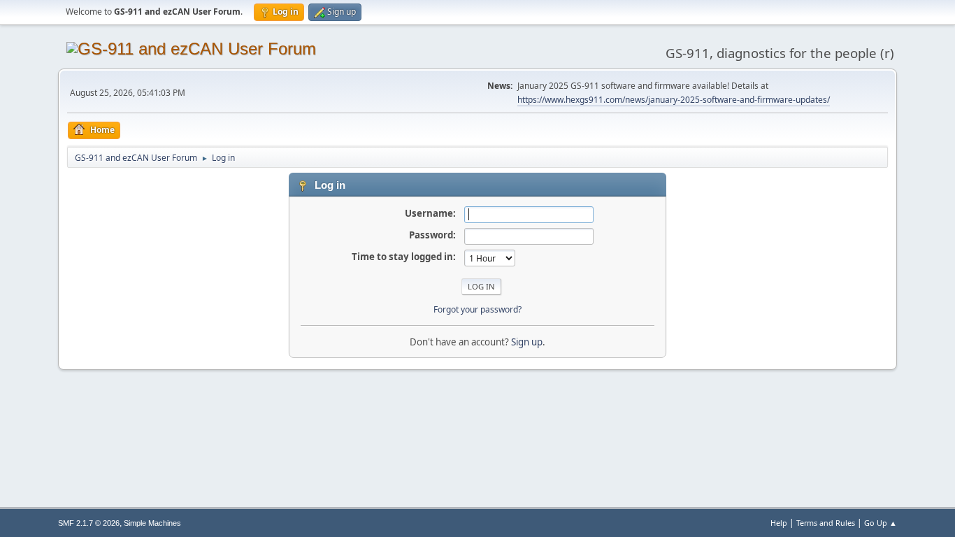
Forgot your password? (477, 309)
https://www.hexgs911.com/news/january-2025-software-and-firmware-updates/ (673, 100)
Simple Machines (152, 523)
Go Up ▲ (880, 522)
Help (778, 522)
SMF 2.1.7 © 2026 (89, 523)
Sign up (527, 342)
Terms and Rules (825, 522)
